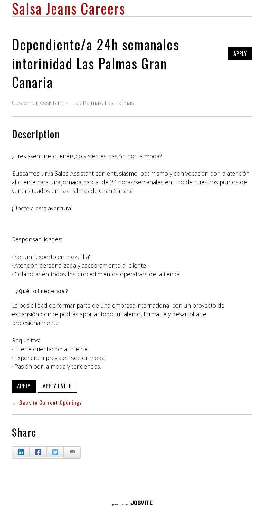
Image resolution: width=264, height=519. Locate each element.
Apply (240, 53)
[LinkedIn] (20, 452)
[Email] (71, 452)
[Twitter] (54, 452)
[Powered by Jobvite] (132, 504)
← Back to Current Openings (47, 402)
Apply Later (57, 386)
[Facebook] (37, 452)
